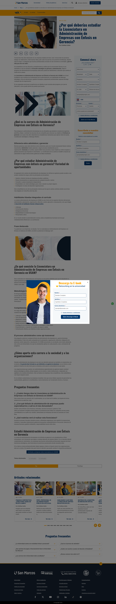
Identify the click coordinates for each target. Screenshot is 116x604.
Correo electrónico (60, 305)
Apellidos (58, 299)
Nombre (57, 292)
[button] (87, 282)
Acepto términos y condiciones (71, 312)
